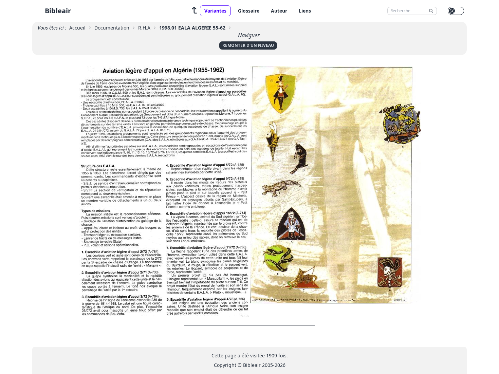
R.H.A (144, 27)
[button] (194, 10)
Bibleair (58, 10)
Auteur (279, 10)
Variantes (215, 10)
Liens (305, 10)
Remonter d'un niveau (248, 45)
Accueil (77, 27)
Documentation (111, 27)
